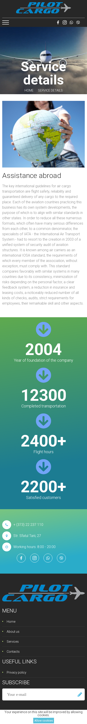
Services (13, 641)
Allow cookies (43, 720)
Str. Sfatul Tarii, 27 (27, 536)
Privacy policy (16, 672)
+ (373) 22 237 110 (28, 525)
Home (29, 90)
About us (13, 631)
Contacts (13, 651)
